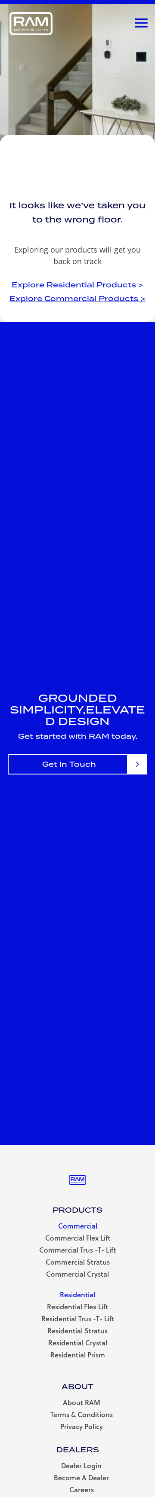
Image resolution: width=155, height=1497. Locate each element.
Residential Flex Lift (77, 1306)
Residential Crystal (77, 1343)
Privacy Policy (81, 1426)
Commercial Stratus (78, 1262)
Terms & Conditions (81, 1414)
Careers (81, 1489)
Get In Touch (69, 764)
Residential (77, 1294)
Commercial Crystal (77, 1274)
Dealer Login (81, 1465)
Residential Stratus (77, 1330)
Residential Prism (77, 1355)
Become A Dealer (81, 1477)
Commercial (77, 1226)
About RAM (81, 1402)
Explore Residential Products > (77, 285)
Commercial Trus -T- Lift (77, 1250)
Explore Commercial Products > (77, 298)
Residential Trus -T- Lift (77, 1318)
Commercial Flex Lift (77, 1238)
